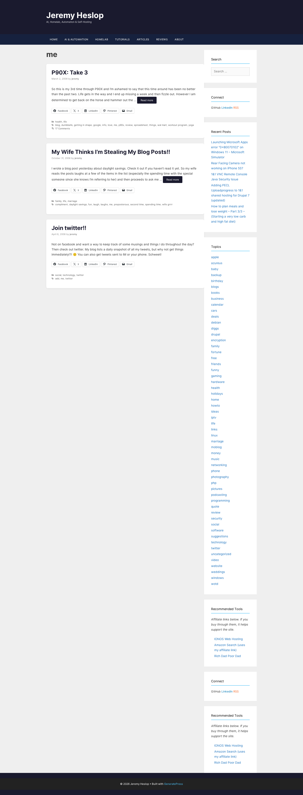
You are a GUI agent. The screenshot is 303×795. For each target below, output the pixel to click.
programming (220, 500)
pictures (216, 489)
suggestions (219, 536)
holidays (217, 393)
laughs (104, 204)
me (115, 125)
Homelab (101, 39)
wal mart (162, 125)
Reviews (162, 39)
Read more (147, 100)
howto (215, 405)
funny (215, 370)
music (215, 459)
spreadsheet (141, 125)
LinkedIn (227, 107)
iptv (213, 417)
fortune (216, 352)
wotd (214, 584)
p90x (121, 125)
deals (215, 316)
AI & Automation (76, 39)
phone (215, 471)
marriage (72, 201)
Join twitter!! (69, 228)
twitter (80, 275)
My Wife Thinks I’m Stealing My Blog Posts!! (111, 151)
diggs (215, 328)
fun (90, 204)
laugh (96, 204)
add (57, 278)
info (104, 125)
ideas (215, 411)
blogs (215, 286)
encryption (218, 340)
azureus (216, 263)
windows (217, 578)
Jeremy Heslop (75, 15)
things (152, 125)
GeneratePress (173, 784)
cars (214, 310)
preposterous (121, 204)
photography (220, 477)
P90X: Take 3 (70, 72)
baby (214, 269)
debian (216, 322)
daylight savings (78, 204)
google (97, 125)
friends (216, 364)
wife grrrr (167, 204)
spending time (153, 204)
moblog (216, 447)
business (217, 298)
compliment (61, 204)
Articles (143, 39)
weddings (218, 572)
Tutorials (122, 39)
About (179, 39)
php (213, 483)
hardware (218, 382)
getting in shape (83, 125)
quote (215, 506)
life (65, 121)
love (110, 125)
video (215, 560)
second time (137, 204)
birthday (217, 281)
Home (54, 39)
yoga (191, 125)
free (214, 358)
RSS (236, 107)
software (217, 530)
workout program (177, 125)
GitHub (216, 107)
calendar (217, 304)
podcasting (219, 495)
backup (216, 275)
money (216, 453)
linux (214, 435)
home (215, 399)
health (58, 121)
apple (215, 257)
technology (69, 275)
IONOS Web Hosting (228, 639)
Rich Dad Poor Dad (227, 656)
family (58, 201)
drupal (215, 334)
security (216, 518)
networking (219, 465)
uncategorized (221, 554)
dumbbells (67, 125)
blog (57, 125)
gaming (216, 376)
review (129, 125)
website (216, 566)
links (214, 429)
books (215, 292)
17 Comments (62, 128)
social (58, 275)
